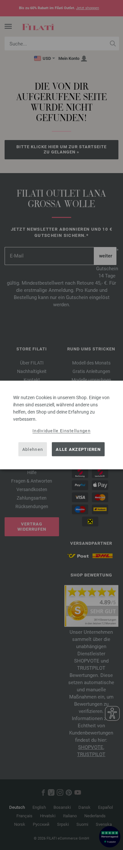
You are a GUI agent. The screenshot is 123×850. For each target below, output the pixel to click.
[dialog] (61, 425)
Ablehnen (32, 449)
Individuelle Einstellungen (61, 430)
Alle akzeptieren (78, 449)
